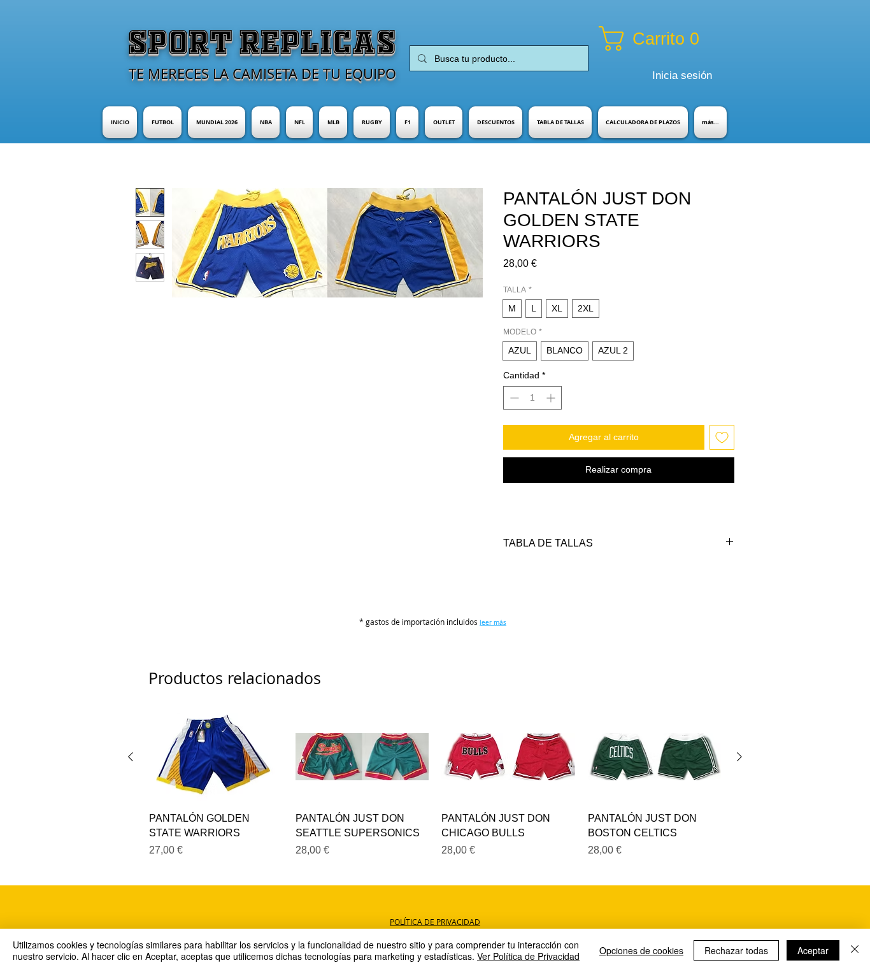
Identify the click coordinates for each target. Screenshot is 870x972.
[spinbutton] (532, 398)
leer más (493, 622)
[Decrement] (513, 398)
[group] (435, 785)
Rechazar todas (736, 950)
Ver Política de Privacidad (528, 956)
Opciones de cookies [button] (641, 950)
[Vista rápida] (216, 757)
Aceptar (813, 950)
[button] (665, 38)
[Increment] (552, 398)
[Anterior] (130, 756)
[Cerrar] (854, 950)
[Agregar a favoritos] (722, 437)
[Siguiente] (739, 756)
